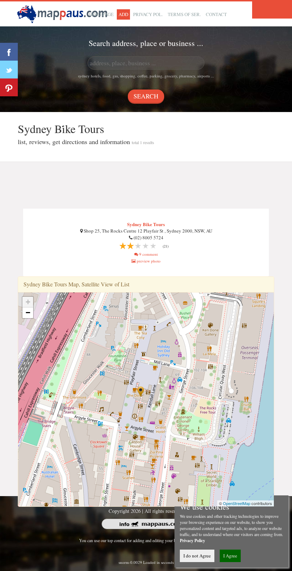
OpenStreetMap (236, 503)
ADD (123, 14)
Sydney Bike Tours (146, 224)
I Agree (230, 555)
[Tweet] (9, 69)
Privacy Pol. (148, 14)
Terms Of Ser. (184, 14)
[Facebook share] (9, 52)
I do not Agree (197, 555)
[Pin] (9, 87)
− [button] (28, 312)
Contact (216, 14)
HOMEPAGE (101, 14)
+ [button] (28, 301)
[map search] (63, 13)
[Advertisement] (146, 185)
